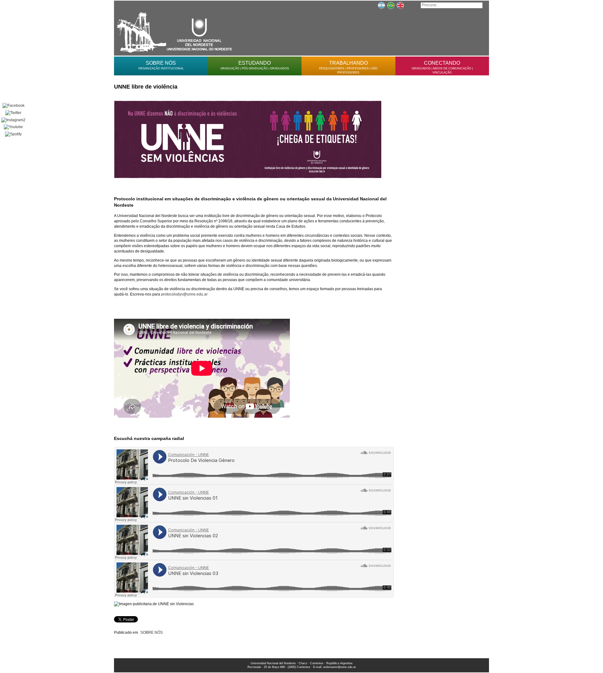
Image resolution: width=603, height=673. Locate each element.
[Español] (381, 5)
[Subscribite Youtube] (13, 127)
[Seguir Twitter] (13, 113)
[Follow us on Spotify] (13, 134)
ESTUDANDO (254, 63)
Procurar (412, 5)
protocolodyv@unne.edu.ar (184, 294)
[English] (400, 5)
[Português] (390, 5)
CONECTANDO (442, 63)
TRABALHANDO (348, 63)
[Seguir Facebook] (13, 105)
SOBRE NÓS (161, 63)
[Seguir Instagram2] (13, 120)
